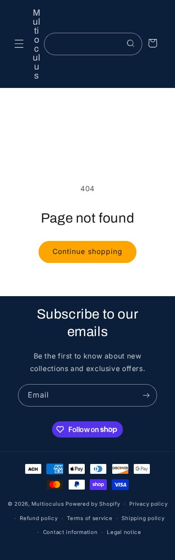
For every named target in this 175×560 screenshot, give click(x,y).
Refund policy (39, 518)
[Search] (131, 43)
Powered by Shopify (93, 504)
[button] (19, 44)
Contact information (70, 532)
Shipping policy (143, 518)
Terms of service (90, 518)
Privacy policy (148, 504)
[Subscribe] (146, 395)
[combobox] (92, 43)
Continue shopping (87, 251)
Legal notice (124, 532)
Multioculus (47, 504)
